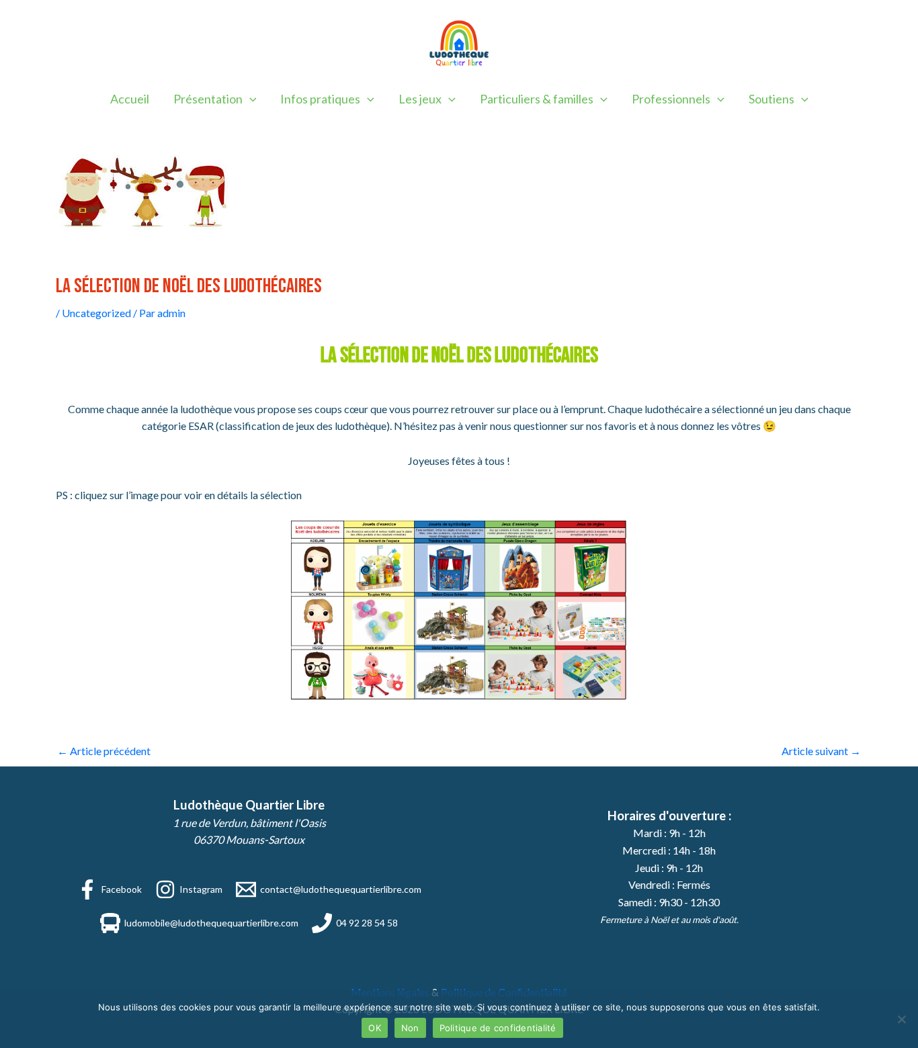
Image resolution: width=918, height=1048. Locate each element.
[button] (250, 99)
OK (374, 1027)
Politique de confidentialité (498, 1027)
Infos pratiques (320, 98)
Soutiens (771, 98)
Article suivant (821, 750)
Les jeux (420, 98)
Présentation (208, 98)
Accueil (129, 98)
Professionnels (671, 98)
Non (410, 1027)
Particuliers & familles (536, 98)
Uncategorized (96, 312)
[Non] (901, 1019)
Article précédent (104, 750)
